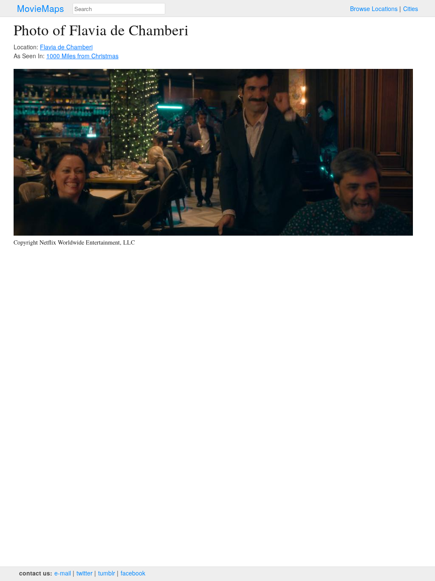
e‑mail (62, 573)
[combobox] (119, 8)
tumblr (106, 573)
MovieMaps (40, 8)
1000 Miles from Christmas (82, 55)
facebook (133, 573)
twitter (84, 573)
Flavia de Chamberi (66, 47)
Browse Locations (374, 8)
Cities (410, 8)
